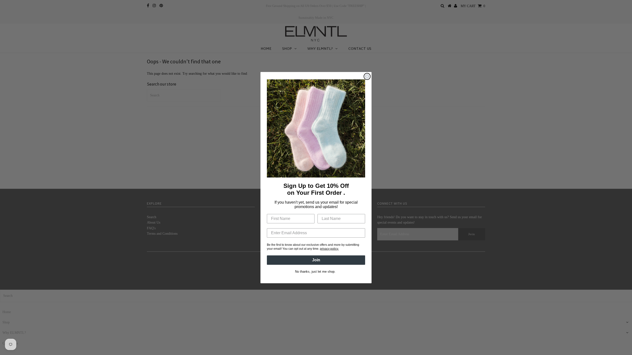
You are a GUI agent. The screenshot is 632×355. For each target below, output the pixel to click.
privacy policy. (329, 248)
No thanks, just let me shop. (315, 271)
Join (316, 260)
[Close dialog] (367, 76)
